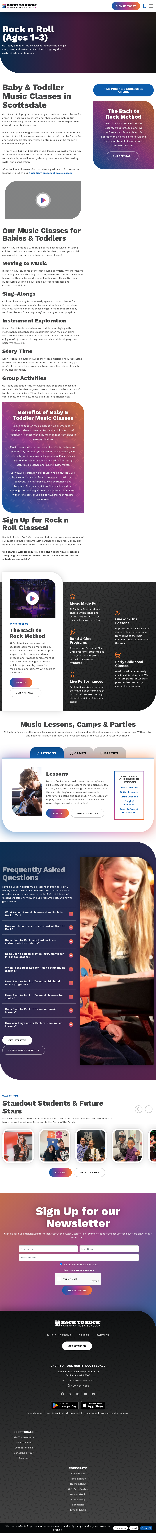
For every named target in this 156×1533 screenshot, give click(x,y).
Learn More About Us (23, 1050)
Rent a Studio (78, 1494)
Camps (84, 1335)
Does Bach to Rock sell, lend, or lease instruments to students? (30, 941)
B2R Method (78, 1473)
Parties (102, 1335)
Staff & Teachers (23, 1437)
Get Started (17, 1040)
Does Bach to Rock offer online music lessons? (30, 1010)
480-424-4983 (80, 1385)
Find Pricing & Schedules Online (123, 90)
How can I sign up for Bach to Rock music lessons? (33, 1024)
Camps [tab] (80, 753)
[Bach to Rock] (19, 6)
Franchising (78, 1499)
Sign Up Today (126, 6)
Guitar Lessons (129, 792)
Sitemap (124, 1413)
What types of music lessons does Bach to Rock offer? (34, 914)
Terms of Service (108, 1413)
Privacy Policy (90, 1413)
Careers (23, 1458)
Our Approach (122, 156)
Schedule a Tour (24, 1452)
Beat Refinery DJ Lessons (129, 811)
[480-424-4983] (145, 6)
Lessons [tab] (48, 753)
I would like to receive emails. (80, 1264)
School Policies (23, 1447)
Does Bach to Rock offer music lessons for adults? (34, 997)
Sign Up (21, 682)
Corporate (78, 1468)
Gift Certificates (78, 1489)
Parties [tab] (111, 753)
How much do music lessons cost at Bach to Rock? (35, 927)
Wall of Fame (89, 1172)
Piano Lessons (129, 787)
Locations (78, 1504)
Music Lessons (87, 813)
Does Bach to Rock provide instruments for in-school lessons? (34, 955)
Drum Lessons (129, 796)
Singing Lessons (129, 803)
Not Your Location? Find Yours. (78, 1380)
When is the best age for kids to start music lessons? (35, 969)
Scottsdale (24, 1432)
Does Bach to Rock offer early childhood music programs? (32, 983)
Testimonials (78, 1478)
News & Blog (78, 1483)
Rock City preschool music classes (51, 172)
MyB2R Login (78, 1509)
